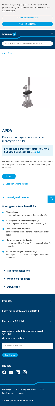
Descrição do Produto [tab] (19, 197)
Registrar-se (10, 355)
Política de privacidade (26, 389)
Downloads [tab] (13, 287)
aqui (37, 152)
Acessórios (7, 53)
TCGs (42, 389)
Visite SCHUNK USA (27, 24)
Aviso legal (6, 389)
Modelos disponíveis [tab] (18, 279)
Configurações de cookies (13, 393)
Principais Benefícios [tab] (18, 271)
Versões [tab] (9, 176)
